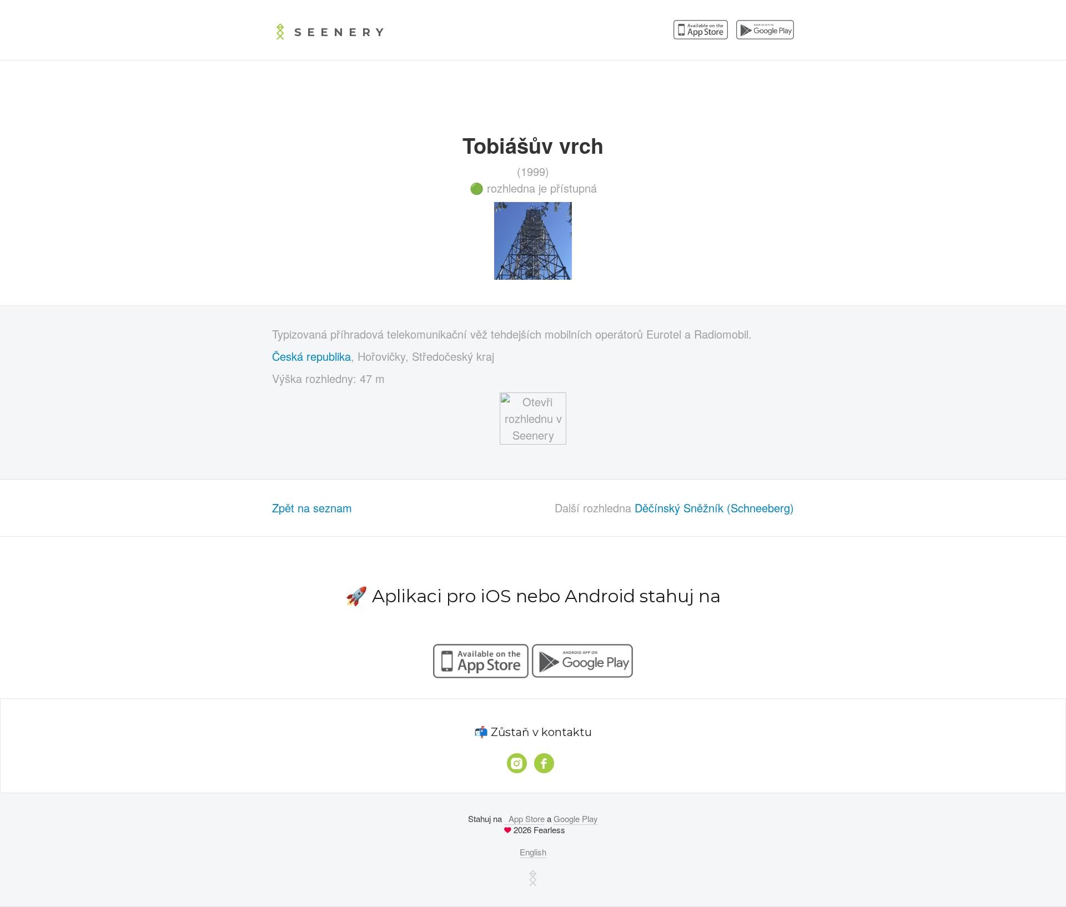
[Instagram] (517, 763)
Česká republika (311, 356)
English (533, 852)
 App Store (524, 818)
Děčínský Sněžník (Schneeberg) (714, 508)
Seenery (341, 32)
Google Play (576, 818)
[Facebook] (544, 763)
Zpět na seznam (312, 508)
